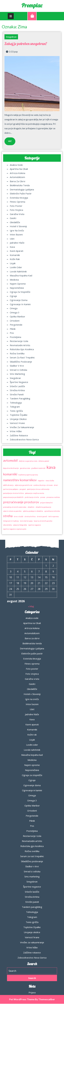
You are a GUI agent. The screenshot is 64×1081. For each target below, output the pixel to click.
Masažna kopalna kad (21, 275)
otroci (56, 485)
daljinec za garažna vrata (28, 461)
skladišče (31, 507)
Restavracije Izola (19, 341)
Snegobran (11, 36)
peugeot (22, 489)
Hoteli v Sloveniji (18, 226)
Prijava (32, 992)
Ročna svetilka (17, 353)
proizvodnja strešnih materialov (14, 507)
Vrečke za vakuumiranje (22, 427)
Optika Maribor (17, 316)
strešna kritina (30, 516)
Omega (13, 308)
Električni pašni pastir (21, 193)
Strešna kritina (17, 390)
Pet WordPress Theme (22, 999)
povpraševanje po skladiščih (13, 497)
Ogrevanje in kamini (20, 304)
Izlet (12, 238)
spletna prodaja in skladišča (33, 511)
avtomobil (10, 460)
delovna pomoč (44, 461)
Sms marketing (17, 373)
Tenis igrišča (16, 410)
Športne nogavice (19, 382)
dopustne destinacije (11, 468)
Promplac (32, 5)
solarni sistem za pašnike (12, 511)
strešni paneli (42, 516)
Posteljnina (15, 337)
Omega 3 (14, 312)
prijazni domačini (46, 503)
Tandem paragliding (20, 398)
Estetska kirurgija (19, 197)
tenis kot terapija (26, 521)
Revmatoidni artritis (20, 345)
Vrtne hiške (16, 431)
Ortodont (14, 320)
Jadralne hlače (17, 242)
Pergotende (16, 324)
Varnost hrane (17, 423)
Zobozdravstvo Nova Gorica (24, 439)
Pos (12, 332)
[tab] (11, 16)
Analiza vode (16, 164)
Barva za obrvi (17, 181)
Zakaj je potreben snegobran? (25, 43)
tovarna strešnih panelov (43, 521)
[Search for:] (32, 970)
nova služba (50, 480)
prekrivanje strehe (32, 497)
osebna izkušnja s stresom (43, 485)
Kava (12, 246)
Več (8, 140)
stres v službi (18, 516)
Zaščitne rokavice (19, 435)
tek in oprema (53, 516)
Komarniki (15, 255)
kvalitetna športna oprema (28, 475)
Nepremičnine (17, 287)
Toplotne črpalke (18, 414)
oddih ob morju (8, 485)
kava (51, 467)
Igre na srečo (17, 230)
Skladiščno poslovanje (21, 361)
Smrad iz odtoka (18, 369)
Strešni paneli (17, 394)
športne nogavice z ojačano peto (14, 529)
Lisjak (12, 263)
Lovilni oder (16, 267)
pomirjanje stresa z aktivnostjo (38, 489)
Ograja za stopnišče (20, 291)
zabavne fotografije (20, 525)
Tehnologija (16, 402)
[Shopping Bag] (32, 15)
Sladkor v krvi (17, 365)
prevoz (42, 497)
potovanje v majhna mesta (34, 493)
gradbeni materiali (38, 468)
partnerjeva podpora (10, 489)
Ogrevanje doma (18, 300)
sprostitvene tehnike (52, 511)
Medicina (14, 279)
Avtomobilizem (17, 177)
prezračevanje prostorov (21, 502)
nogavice (41, 480)
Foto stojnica (16, 209)
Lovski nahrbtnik (18, 271)
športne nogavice (34, 525)
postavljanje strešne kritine (13, 493)
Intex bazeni (16, 234)
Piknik (12, 328)
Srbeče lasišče (17, 386)
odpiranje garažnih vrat (23, 485)
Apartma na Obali (19, 168)
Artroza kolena (17, 173)
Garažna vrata (17, 214)
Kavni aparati (16, 250)
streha (8, 516)
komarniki (10, 474)
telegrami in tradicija (11, 521)
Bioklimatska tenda (20, 185)
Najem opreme (18, 283)
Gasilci (13, 218)
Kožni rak (15, 259)
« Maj (31, 606)
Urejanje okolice (18, 419)
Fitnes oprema (17, 201)
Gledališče (15, 222)
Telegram (15, 406)
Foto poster (16, 205)
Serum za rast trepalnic (22, 357)
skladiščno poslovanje (43, 507)
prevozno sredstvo (53, 497)
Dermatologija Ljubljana (22, 189)
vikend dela (7, 525)
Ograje (13, 296)
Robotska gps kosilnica (22, 349)
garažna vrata (25, 468)
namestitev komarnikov (20, 480)
